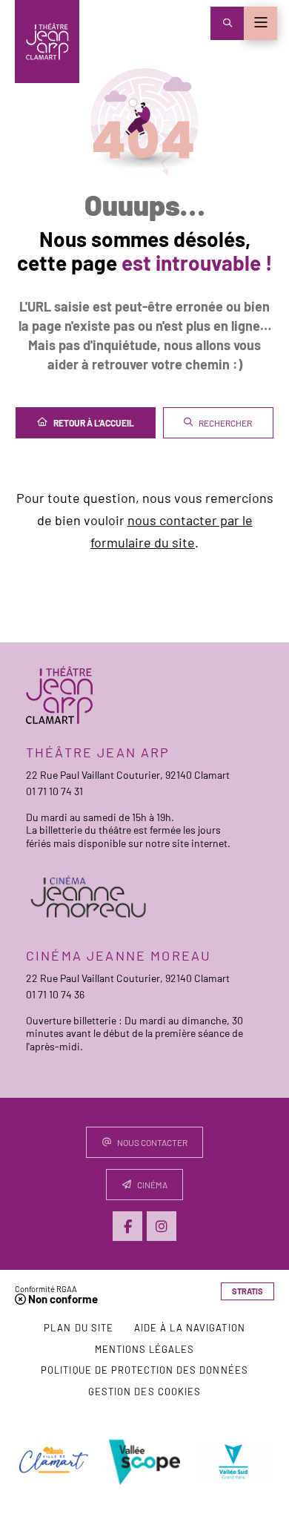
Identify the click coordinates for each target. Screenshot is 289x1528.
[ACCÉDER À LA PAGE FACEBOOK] (127, 1226)
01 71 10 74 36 (55, 994)
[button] (227, 23)
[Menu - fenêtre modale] (260, 23)
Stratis (247, 1291)
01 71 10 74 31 (54, 791)
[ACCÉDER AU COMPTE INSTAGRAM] (161, 1226)
